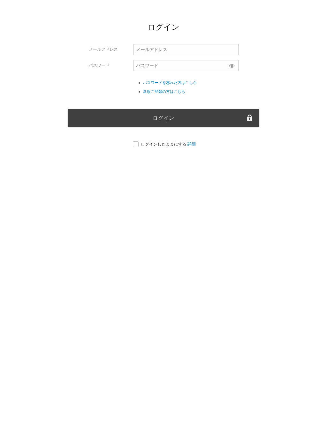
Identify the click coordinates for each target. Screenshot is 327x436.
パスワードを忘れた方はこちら (170, 82)
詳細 (191, 143)
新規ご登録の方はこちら (164, 91)
